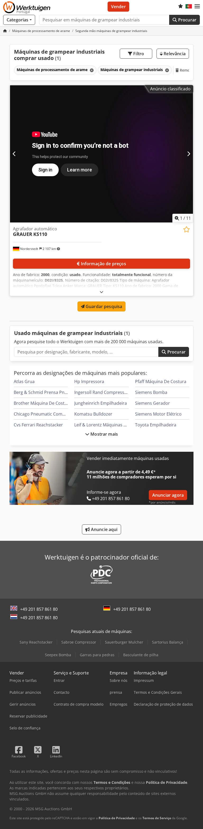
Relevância (174, 54)
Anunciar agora (168, 495)
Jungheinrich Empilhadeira (100, 403)
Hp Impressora (89, 381)
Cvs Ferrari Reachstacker (38, 425)
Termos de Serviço (156, 818)
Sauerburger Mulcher (124, 642)
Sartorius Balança (167, 642)
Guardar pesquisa (103, 306)
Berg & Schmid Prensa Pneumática (48, 392)
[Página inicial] (5, 31)
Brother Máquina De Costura (42, 403)
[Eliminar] (91, 70)
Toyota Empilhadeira (155, 425)
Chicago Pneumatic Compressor (46, 414)
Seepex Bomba (58, 654)
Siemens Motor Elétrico (158, 414)
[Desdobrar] (101, 292)
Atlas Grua (24, 381)
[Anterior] (14, 153)
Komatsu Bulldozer (93, 414)
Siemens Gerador (152, 403)
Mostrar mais (103, 434)
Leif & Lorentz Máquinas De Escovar (110, 425)
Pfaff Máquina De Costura (160, 381)
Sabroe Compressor (78, 642)
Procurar (186, 20)
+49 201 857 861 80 (39, 609)
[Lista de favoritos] (180, 7)
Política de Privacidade (117, 818)
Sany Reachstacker (36, 642)
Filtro (138, 54)
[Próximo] (189, 153)
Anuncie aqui (104, 529)
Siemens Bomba (151, 392)
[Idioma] (189, 7)
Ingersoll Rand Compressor (101, 392)
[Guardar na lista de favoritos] (186, 229)
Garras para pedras (97, 654)
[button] (197, 7)
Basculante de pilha (140, 654)
